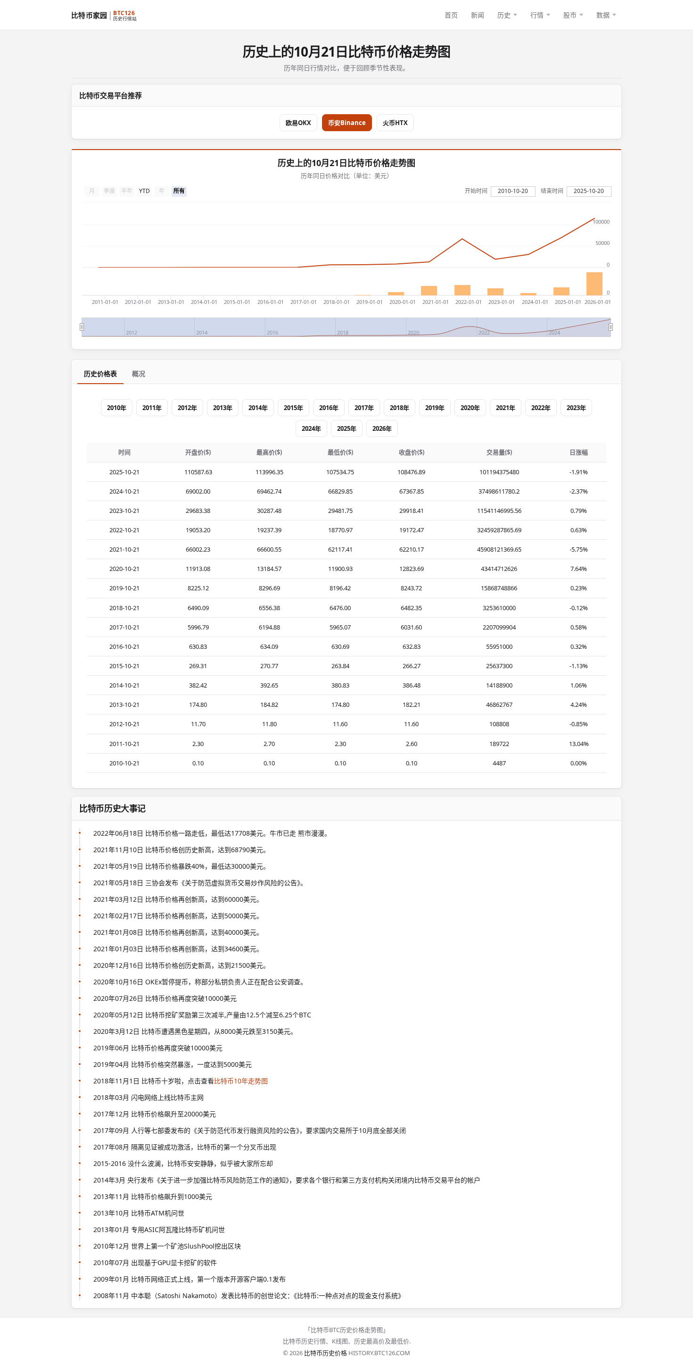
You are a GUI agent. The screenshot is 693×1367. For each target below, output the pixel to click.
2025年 (346, 428)
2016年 (328, 407)
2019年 (435, 407)
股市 (570, 14)
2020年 (470, 407)
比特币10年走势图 (241, 1080)
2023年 (576, 407)
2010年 (116, 407)
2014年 (258, 407)
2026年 (382, 428)
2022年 (541, 407)
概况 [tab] (138, 373)
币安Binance (347, 122)
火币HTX (395, 122)
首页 (451, 14)
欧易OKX (298, 122)
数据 (603, 14)
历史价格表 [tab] (100, 373)
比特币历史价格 (325, 1353)
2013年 (222, 407)
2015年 (293, 407)
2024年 (311, 428)
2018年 (399, 407)
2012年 (187, 407)
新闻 (477, 14)
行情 (537, 14)
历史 (504, 14)
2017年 (364, 407)
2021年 (505, 407)
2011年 (152, 407)
